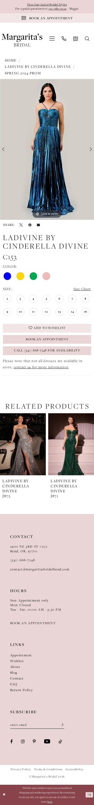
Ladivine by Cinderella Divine (38, 66)
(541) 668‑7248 (22, 560)
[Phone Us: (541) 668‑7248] (64, 38)
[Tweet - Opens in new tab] (21, 225)
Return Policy (21, 690)
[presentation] (23, 444)
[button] (52, 38)
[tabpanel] (47, 149)
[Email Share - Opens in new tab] (38, 225)
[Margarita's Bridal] (22, 38)
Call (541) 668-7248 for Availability (47, 350)
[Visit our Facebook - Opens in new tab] (11, 741)
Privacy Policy (21, 769)
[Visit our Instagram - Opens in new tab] (23, 741)
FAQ (13, 684)
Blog (13, 672)
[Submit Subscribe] (60, 725)
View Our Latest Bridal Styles (47, 4)
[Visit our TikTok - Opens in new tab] (60, 741)
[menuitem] (52, 38)
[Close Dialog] (4, 794)
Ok (89, 795)
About (15, 667)
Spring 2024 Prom (23, 73)
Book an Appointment (47, 339)
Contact (17, 678)
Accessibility (74, 769)
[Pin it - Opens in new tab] (30, 225)
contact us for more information (41, 367)
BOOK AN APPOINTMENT (33, 623)
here (49, 802)
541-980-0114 (57, 9)
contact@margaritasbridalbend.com (40, 569)
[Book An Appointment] (75, 38)
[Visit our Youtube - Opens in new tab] (47, 741)
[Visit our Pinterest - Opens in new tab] (34, 741)
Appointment (21, 655)
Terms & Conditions (48, 769)
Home (11, 60)
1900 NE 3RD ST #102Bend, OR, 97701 (28, 548)
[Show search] (87, 38)
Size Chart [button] (82, 289)
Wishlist (17, 661)
